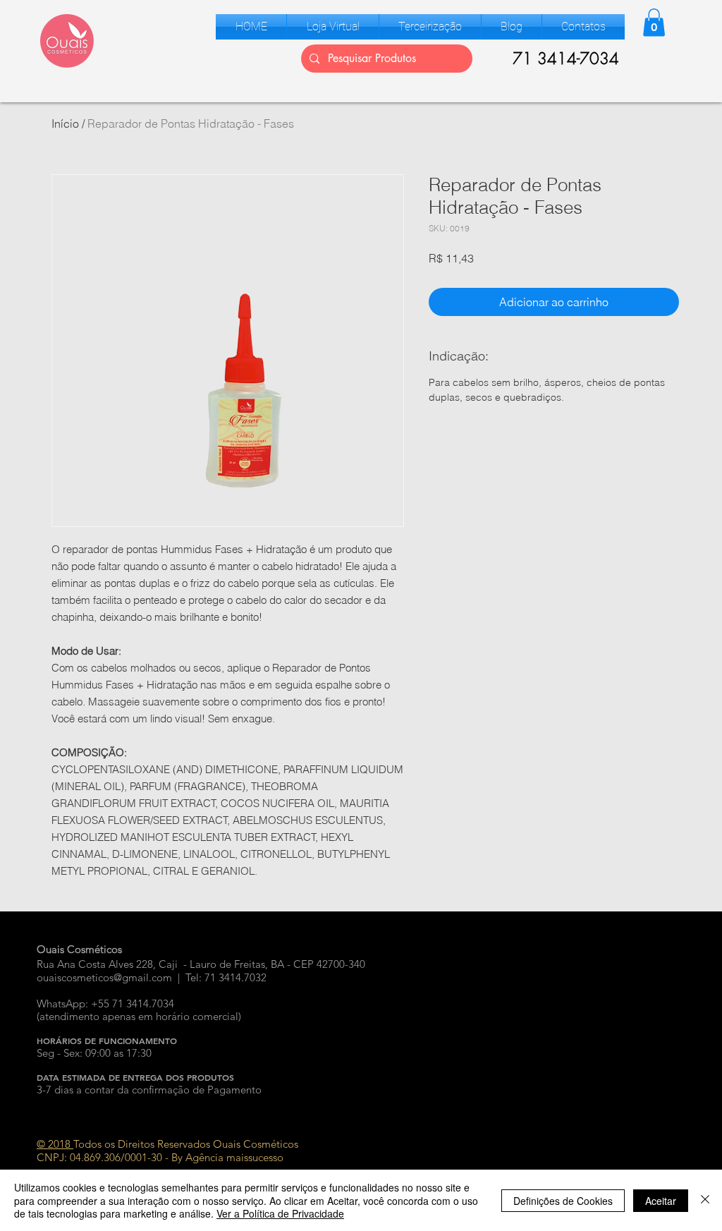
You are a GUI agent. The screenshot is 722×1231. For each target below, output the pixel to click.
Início (65, 123)
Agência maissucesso (234, 1157)
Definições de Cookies (563, 1201)
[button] (333, 27)
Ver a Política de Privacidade (280, 1213)
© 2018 (55, 1144)
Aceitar (660, 1201)
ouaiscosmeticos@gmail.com (104, 977)
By (177, 1157)
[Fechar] (705, 1200)
